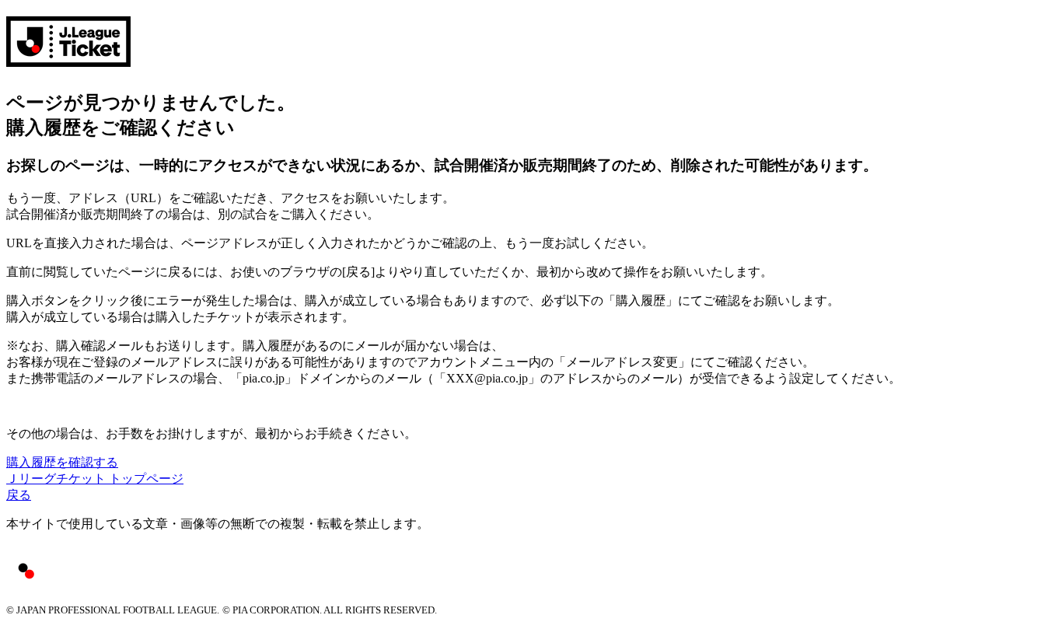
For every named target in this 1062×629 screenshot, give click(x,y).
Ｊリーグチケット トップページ (94, 478)
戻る (18, 494)
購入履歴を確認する (62, 462)
